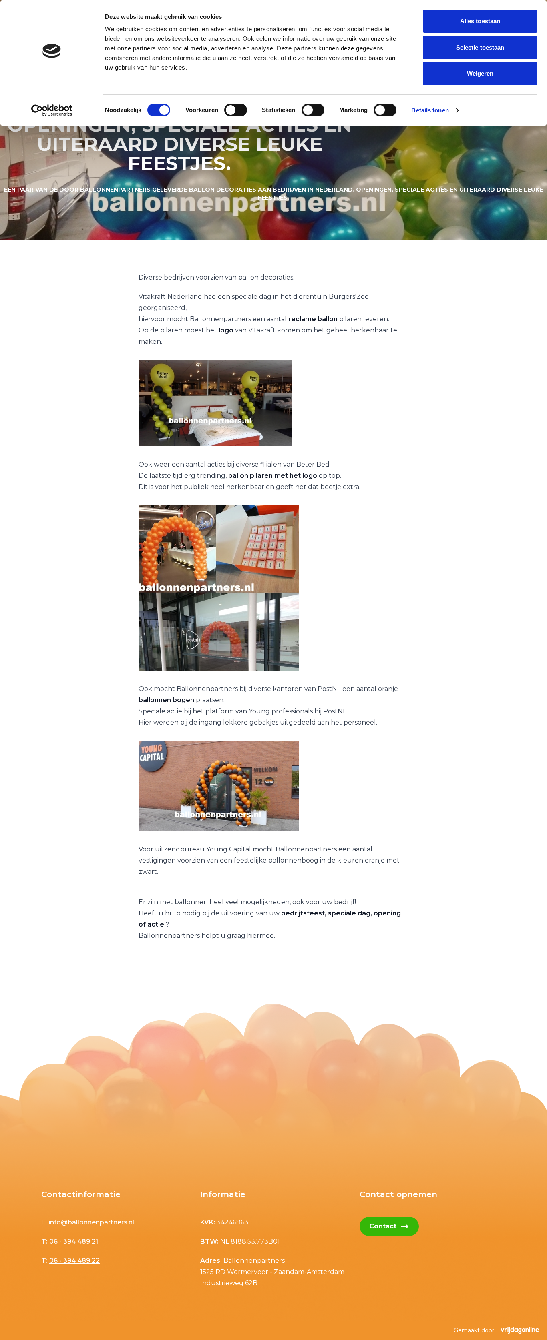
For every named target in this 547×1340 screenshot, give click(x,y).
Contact (389, 1226)
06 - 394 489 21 (73, 1241)
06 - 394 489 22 (74, 1260)
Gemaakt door (474, 1330)
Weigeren (480, 73)
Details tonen (429, 110)
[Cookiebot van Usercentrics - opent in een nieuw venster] (52, 110)
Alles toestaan (480, 21)
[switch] (235, 110)
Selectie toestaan (480, 47)
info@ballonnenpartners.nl (91, 1222)
